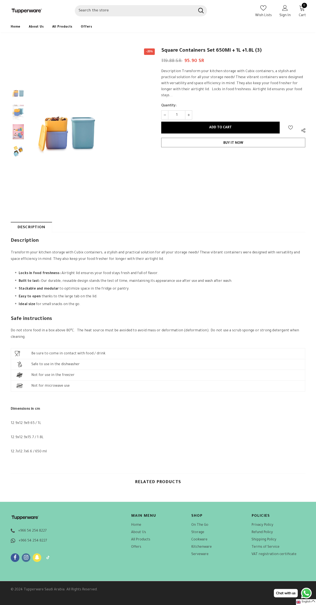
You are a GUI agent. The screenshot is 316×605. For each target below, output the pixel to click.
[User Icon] (285, 8)
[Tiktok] (48, 557)
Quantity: (169, 106)
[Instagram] (26, 557)
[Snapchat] (37, 557)
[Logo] (39, 10)
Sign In (285, 15)
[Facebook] (15, 557)
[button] (306, 602)
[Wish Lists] (290, 127)
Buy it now (233, 143)
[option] (67, 131)
